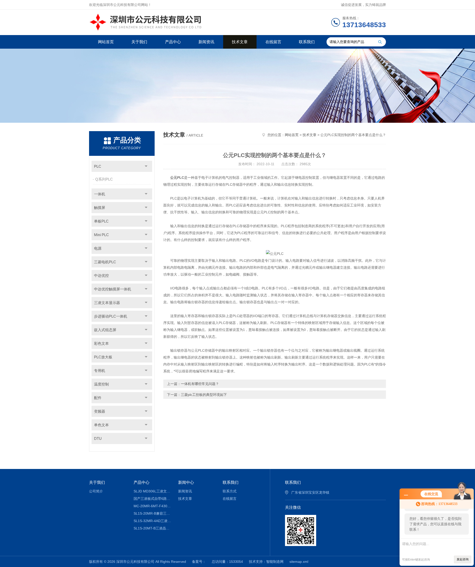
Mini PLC (101, 235)
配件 (97, 398)
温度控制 (101, 384)
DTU (98, 438)
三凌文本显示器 (107, 303)
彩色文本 (101, 343)
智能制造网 (275, 562)
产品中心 (173, 42)
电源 (97, 248)
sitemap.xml (298, 562)
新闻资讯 (206, 42)
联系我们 (307, 42)
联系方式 (230, 491)
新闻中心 (186, 482)
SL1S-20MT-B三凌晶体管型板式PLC (152, 528)
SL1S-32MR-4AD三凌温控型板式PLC (152, 521)
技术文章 (240, 42)
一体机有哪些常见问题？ (200, 384)
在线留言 (273, 42)
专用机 (99, 370)
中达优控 (101, 275)
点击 (146, 166)
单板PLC (101, 221)
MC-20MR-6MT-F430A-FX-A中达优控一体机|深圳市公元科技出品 (152, 506)
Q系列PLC (104, 179)
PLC (97, 166)
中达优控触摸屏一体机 (112, 289)
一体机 (99, 194)
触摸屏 (99, 207)
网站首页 (106, 42)
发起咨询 (463, 559)
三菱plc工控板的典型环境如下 (204, 395)
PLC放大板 (103, 357)
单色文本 (101, 425)
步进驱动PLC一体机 (110, 316)
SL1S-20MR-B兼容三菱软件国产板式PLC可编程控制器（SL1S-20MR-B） (152, 513)
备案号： (199, 562)
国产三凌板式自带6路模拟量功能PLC (152, 499)
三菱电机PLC (105, 262)
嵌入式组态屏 (105, 330)
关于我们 (139, 42)
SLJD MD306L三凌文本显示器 (152, 491)
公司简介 (96, 491)
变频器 (99, 411)
